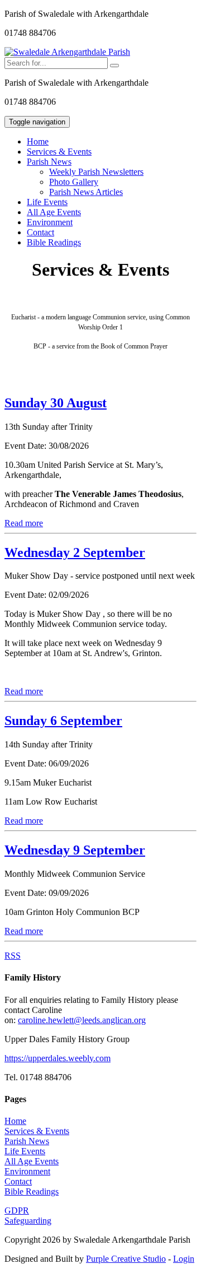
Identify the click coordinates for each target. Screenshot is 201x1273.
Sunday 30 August (55, 403)
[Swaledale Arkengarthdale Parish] (67, 52)
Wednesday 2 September (74, 552)
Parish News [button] (49, 161)
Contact (40, 232)
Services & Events (59, 151)
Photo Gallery (73, 182)
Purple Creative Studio (126, 1258)
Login (183, 1258)
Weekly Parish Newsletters (96, 171)
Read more (23, 523)
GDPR (16, 1210)
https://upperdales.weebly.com (57, 1058)
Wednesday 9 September (74, 850)
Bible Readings (54, 242)
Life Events (47, 202)
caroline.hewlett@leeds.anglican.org (82, 1020)
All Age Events (54, 212)
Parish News (26, 1141)
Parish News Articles (86, 192)
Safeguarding (27, 1220)
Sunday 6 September (63, 720)
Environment (50, 222)
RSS (12, 955)
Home (38, 141)
